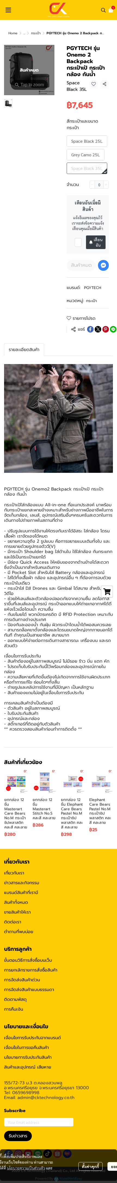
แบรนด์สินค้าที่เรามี (21, 892)
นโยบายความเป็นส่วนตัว (26, 1167)
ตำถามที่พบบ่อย (18, 932)
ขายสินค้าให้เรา (17, 912)
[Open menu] (8, 10)
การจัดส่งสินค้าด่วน (22, 980)
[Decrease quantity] (92, 184)
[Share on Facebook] (90, 329)
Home (12, 33)
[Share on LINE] (113, 329)
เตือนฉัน (98, 242)
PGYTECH (92, 288)
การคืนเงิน (13, 1009)
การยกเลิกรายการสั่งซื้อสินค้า (30, 970)
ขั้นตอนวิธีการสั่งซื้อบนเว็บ (28, 960)
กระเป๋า (36, 33)
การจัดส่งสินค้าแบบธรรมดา (29, 989)
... (24, 33)
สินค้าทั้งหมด (16, 902)
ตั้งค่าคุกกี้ (90, 1166)
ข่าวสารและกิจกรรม (21, 883)
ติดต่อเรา (12, 922)
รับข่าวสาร (18, 1136)
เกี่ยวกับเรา (14, 873)
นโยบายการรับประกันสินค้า (28, 1057)
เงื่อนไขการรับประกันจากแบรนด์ (32, 1038)
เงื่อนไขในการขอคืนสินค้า (26, 1047)
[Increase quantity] (106, 184)
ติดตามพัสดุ (15, 999)
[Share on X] (98, 329)
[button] (103, 10)
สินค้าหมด (81, 265)
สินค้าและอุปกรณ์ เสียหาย (27, 1067)
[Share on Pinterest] (105, 329)
